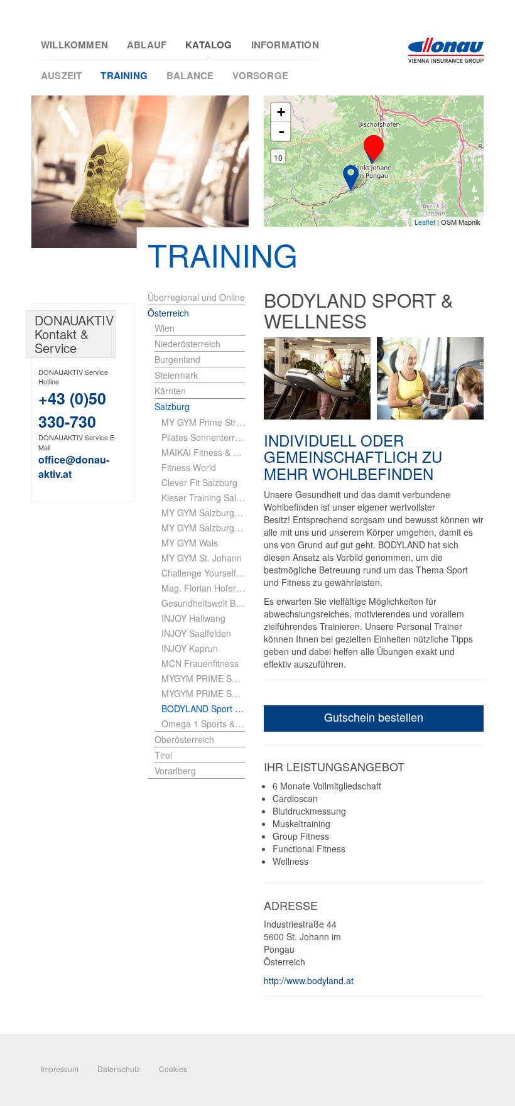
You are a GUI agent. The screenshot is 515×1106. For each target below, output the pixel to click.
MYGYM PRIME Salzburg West (203, 693)
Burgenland (177, 359)
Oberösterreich (184, 739)
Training (124, 75)
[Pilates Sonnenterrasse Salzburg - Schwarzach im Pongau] (351, 178)
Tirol (163, 755)
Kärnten (170, 390)
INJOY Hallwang (193, 618)
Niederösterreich (187, 343)
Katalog (208, 45)
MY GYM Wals (189, 542)
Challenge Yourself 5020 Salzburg (203, 573)
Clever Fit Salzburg (199, 482)
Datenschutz (118, 1068)
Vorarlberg (175, 770)
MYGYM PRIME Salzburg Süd (203, 678)
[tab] (199, 328)
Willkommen (74, 45)
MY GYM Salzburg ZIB (203, 512)
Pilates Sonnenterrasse (203, 437)
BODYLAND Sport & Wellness (203, 708)
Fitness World (188, 467)
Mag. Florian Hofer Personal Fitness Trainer (203, 588)
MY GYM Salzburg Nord (203, 527)
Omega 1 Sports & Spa (203, 723)
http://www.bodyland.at (309, 980)
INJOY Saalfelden (196, 633)
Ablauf (146, 45)
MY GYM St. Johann (201, 557)
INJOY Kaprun (189, 648)
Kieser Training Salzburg (203, 497)
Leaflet (425, 222)
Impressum (60, 1068)
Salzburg (172, 406)
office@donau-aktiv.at (73, 466)
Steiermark (176, 375)
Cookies (173, 1068)
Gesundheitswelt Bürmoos (203, 603)
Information (285, 45)
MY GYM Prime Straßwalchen (203, 422)
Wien (164, 328)
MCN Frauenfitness (200, 663)
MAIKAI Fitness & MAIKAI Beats (203, 452)
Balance (190, 75)
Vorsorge (260, 75)
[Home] (446, 50)
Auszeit (61, 75)
